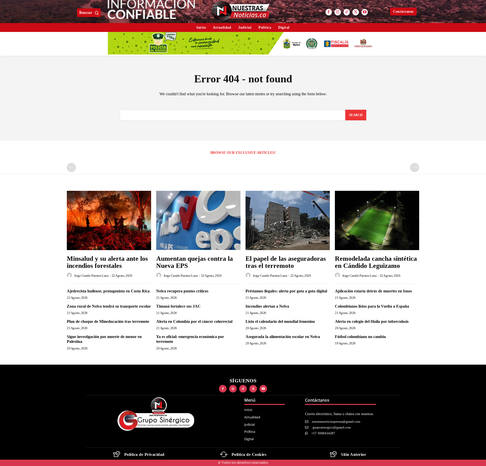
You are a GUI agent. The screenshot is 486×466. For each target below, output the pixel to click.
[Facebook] (329, 12)
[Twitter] (355, 12)
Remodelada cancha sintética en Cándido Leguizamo (376, 262)
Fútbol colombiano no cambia (360, 336)
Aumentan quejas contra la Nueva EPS (194, 262)
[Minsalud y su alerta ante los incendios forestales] (109, 220)
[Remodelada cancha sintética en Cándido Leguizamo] (377, 220)
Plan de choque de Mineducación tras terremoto (108, 321)
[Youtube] (364, 12)
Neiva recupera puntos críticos (182, 291)
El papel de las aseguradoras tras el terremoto (286, 262)
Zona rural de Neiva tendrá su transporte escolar (109, 306)
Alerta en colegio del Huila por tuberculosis (372, 321)
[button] (90, 12)
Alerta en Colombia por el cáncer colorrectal (194, 321)
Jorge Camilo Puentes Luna (91, 275)
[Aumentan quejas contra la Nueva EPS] (198, 220)
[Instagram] (337, 12)
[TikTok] (346, 12)
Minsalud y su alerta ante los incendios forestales (107, 262)
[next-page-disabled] (414, 167)
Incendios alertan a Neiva (267, 306)
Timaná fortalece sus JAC (178, 306)
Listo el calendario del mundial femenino (280, 321)
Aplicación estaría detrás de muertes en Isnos (373, 291)
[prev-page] (71, 167)
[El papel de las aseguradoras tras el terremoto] (288, 220)
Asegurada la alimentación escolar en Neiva (283, 336)
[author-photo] (70, 275)
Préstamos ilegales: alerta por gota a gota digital (286, 291)
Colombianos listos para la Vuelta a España (372, 306)
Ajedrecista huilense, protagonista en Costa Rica (108, 291)
